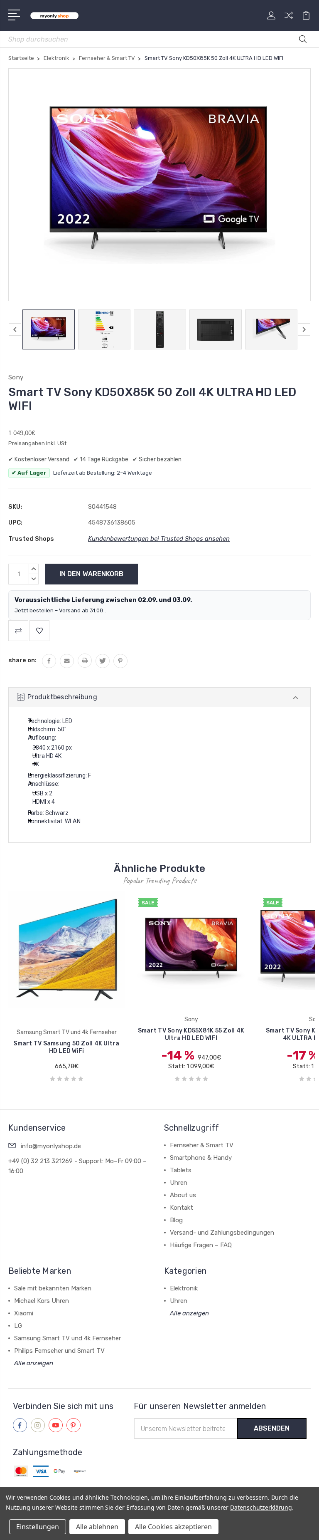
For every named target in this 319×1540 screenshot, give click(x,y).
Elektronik (184, 1288)
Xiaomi (23, 1313)
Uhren (178, 1182)
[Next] (304, 329)
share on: (22, 660)
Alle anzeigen (33, 1363)
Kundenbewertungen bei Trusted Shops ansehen (159, 538)
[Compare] (288, 20)
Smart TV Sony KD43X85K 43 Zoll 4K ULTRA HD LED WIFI (254, 1034)
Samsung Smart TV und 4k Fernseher (67, 1338)
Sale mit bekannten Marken (52, 1288)
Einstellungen (37, 1526)
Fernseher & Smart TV (201, 1145)
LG (18, 1326)
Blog (176, 1220)
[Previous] (15, 329)
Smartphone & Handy (201, 1157)
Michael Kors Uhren (41, 1301)
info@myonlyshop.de (51, 1146)
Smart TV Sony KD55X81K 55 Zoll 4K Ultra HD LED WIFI (129, 1034)
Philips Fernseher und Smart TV (59, 1350)
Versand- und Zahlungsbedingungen (222, 1232)
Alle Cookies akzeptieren (173, 1526)
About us (183, 1195)
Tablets (180, 1170)
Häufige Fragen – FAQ (201, 1245)
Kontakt (181, 1207)
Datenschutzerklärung (261, 1507)
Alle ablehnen (97, 1526)
